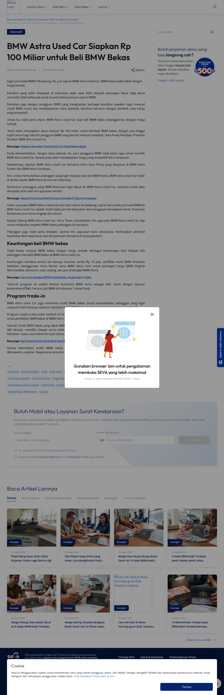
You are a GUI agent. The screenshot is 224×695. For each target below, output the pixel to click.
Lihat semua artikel (198, 640)
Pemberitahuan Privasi (182, 657)
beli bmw (13, 371)
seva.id (44, 391)
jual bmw (96, 378)
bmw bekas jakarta (19, 378)
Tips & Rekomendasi (58, 498)
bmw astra (56, 371)
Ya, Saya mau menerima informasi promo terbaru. (47, 450)
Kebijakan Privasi (79, 457)
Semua (11, 498)
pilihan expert (65, 385)
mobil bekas (132, 378)
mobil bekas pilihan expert (23, 385)
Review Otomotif (88, 498)
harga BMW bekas (78, 378)
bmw (44, 371)
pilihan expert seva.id (88, 385)
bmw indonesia (41, 378)
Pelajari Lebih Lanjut (171, 80)
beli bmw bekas (30, 371)
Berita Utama (30, 498)
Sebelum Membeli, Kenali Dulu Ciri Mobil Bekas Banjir (53, 146)
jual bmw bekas (113, 378)
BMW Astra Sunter (75, 371)
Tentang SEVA (126, 657)
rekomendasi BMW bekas (22, 391)
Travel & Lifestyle (134, 498)
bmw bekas (135, 371)
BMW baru (120, 371)
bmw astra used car (99, 371)
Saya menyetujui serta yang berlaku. (61, 457)
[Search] (212, 32)
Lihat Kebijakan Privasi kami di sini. (94, 676)
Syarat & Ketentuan (49, 457)
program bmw (111, 385)
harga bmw (59, 378)
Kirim (194, 440)
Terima (186, 687)
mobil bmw (47, 385)
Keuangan (111, 498)
